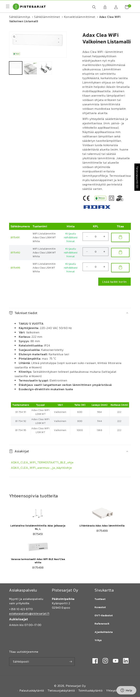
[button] (92, 7)
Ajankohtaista (104, 632)
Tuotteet (100, 599)
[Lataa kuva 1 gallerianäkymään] (15, 68)
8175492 (15, 252)
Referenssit (102, 624)
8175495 (15, 268)
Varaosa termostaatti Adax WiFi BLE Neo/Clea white (38, 560)
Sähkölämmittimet (47, 17)
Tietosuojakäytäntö (61, 690)
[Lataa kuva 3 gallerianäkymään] (45, 68)
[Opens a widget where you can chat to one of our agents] (126, 690)
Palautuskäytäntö (32, 690)
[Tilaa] (71, 661)
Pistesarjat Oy (76, 686)
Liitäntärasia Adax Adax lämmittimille (102, 525)
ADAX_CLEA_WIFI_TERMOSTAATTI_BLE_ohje (42, 462)
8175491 (15, 237)
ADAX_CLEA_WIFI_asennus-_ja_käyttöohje (41, 467)
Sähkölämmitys (19, 17)
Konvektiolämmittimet (79, 17)
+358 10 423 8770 (21, 609)
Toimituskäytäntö (90, 690)
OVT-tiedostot (104, 615)
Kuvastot (100, 607)
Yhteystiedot (115, 690)
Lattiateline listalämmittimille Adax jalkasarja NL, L (37, 527)
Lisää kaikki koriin (114, 281)
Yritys (98, 640)
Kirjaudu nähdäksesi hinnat (71, 237)
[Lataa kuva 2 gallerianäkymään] (30, 68)
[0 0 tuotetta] (125, 7)
